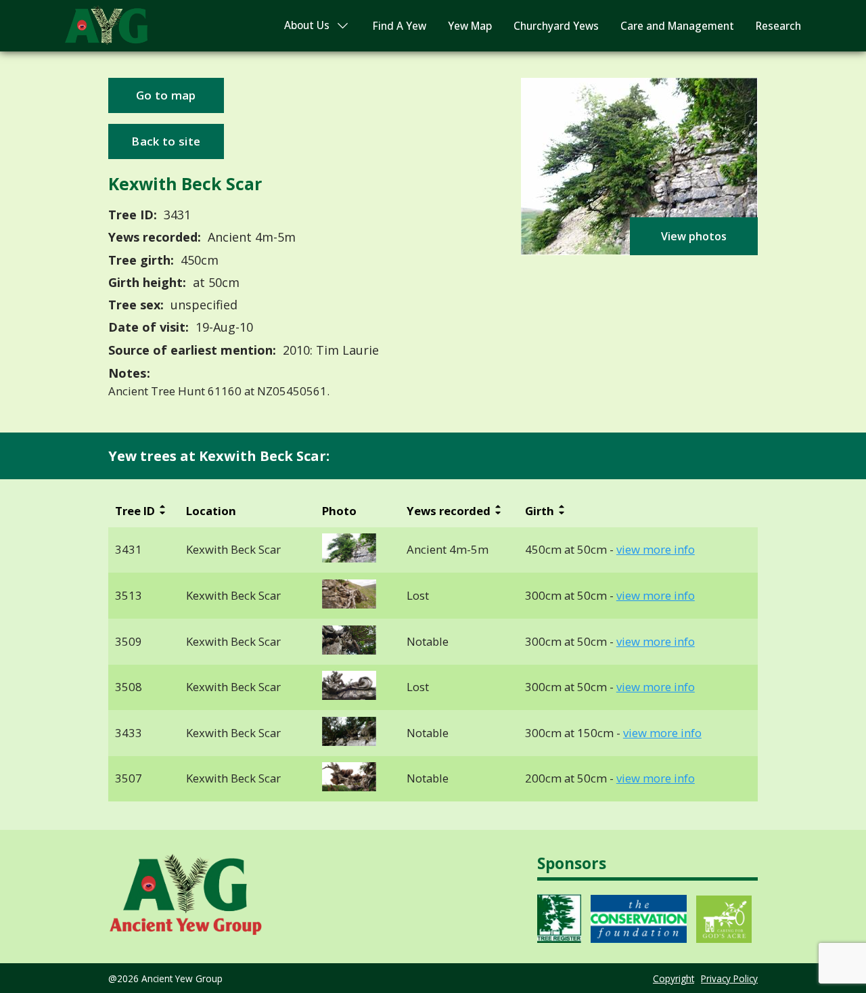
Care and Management (677, 26)
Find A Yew (399, 26)
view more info (655, 549)
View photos (694, 236)
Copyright (673, 978)
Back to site (165, 141)
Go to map (166, 95)
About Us (306, 25)
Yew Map (470, 26)
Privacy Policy (729, 978)
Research (778, 26)
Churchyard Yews (556, 26)
